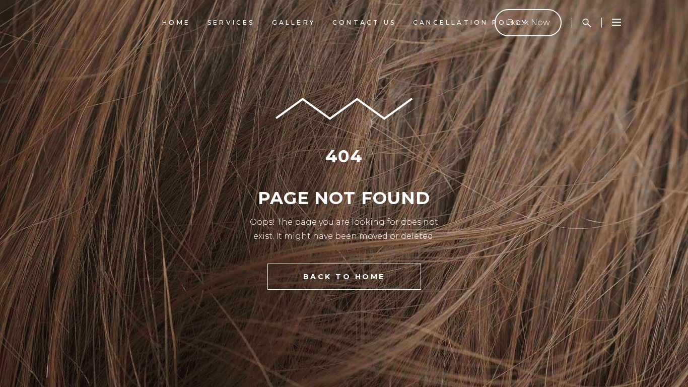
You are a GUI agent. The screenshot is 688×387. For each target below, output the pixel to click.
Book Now (528, 22)
